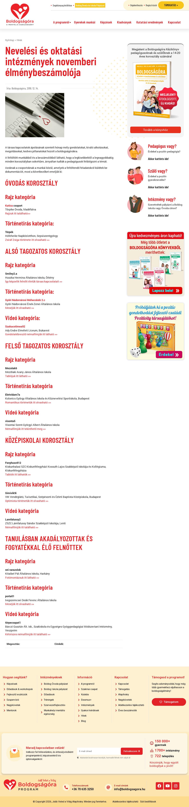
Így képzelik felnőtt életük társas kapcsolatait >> (33, 281)
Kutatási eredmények (149, 22)
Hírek (19, 40)
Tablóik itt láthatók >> (18, 474)
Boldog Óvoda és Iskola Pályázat (90, 5)
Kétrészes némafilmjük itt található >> (27, 634)
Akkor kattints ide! (158, 159)
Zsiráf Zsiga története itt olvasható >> (27, 240)
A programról (61, 22)
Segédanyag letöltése (62, 5)
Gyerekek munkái (84, 22)
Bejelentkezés (136, 5)
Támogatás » (171, 5)
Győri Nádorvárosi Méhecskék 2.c (25, 300)
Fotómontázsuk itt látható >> (22, 577)
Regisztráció (151, 5)
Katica (9, 205)
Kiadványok (124, 22)
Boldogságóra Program (20, 14)
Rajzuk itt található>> (17, 213)
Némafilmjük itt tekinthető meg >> (25, 429)
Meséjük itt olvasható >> (19, 308)
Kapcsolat (174, 22)
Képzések (106, 22)
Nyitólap (9, 40)
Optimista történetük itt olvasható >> (26, 501)
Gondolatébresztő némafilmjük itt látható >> (31, 334)
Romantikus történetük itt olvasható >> (28, 402)
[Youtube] (167, 786)
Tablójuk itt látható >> (18, 376)
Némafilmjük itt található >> (21, 527)
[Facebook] (159, 786)
